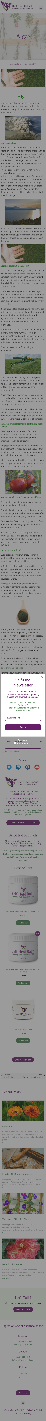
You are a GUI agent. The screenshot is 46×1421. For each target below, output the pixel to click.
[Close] (42, 676)
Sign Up (23, 727)
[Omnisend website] (23, 742)
